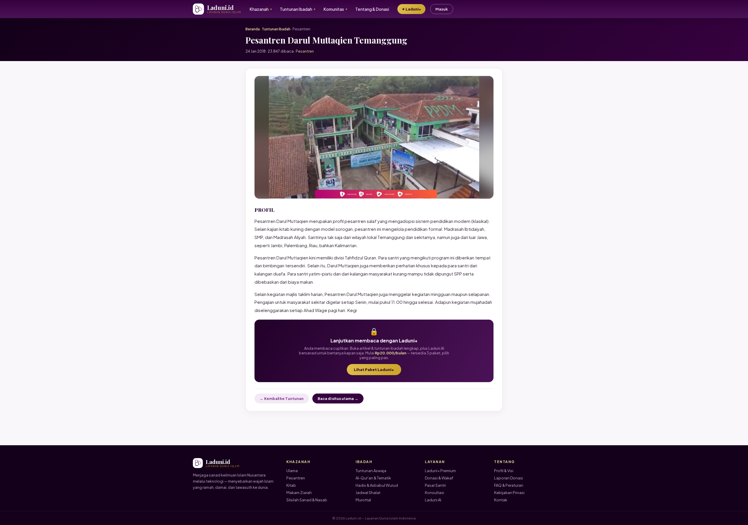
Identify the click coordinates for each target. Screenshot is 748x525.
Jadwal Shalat (368, 492)
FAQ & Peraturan (508, 485)
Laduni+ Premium (440, 470)
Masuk (441, 9)
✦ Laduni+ (411, 9)
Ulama (292, 470)
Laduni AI (433, 500)
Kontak (500, 500)
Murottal (363, 500)
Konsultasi (434, 492)
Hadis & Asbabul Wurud (377, 485)
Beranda (252, 29)
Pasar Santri (435, 485)
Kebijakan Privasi (509, 492)
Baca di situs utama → (338, 398)
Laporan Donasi (508, 478)
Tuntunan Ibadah (276, 29)
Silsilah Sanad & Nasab (306, 500)
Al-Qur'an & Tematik (373, 478)
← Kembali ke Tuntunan (282, 398)
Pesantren (295, 478)
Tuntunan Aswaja (371, 470)
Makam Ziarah (299, 492)
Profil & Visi (503, 470)
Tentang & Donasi (372, 9)
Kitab (291, 485)
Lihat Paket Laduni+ (374, 369)
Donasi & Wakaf (439, 478)
